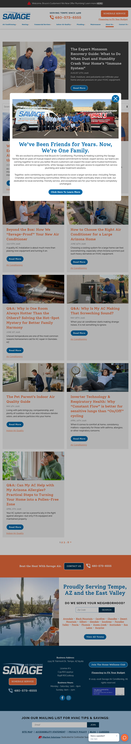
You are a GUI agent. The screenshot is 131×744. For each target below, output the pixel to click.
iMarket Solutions (51, 737)
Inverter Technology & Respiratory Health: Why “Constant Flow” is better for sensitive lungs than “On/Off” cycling (97, 406)
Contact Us (74, 566)
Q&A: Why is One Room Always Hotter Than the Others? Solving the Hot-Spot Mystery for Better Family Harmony (32, 318)
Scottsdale (115, 624)
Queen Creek (100, 624)
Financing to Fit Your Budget (113, 19)
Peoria (75, 624)
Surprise (99, 628)
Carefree (100, 618)
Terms (122, 694)
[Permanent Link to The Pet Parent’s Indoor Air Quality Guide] (33, 377)
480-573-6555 (68, 17)
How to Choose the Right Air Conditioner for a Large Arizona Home (96, 234)
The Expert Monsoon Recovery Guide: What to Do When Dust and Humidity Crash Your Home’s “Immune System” (96, 58)
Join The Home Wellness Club (108, 664)
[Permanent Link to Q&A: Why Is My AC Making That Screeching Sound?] (97, 289)
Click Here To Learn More (65, 192)
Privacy (118, 694)
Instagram (68, 698)
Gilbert (83, 621)
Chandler (112, 618)
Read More (100, 4)
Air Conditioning (14, 265)
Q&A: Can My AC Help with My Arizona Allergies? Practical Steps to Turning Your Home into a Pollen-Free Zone (32, 494)
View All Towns (95, 636)
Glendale (94, 621)
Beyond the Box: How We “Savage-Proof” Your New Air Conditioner (32, 234)
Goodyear (107, 621)
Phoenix (85, 624)
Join (93, 724)
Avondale (68, 618)
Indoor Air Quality (15, 430)
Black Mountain (84, 618)
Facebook (62, 698)
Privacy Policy (103, 692)
